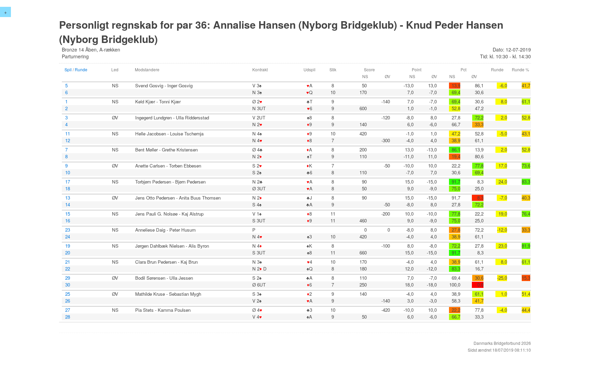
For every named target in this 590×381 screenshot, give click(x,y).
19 (67, 246)
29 (67, 278)
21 (67, 262)
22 (67, 269)
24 (67, 237)
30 (67, 285)
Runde (81, 69)
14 (67, 205)
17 (67, 182)
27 (67, 310)
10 (67, 173)
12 (67, 140)
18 (67, 189)
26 (67, 301)
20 (67, 253)
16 (67, 221)
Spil (68, 69)
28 (67, 317)
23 (67, 230)
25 (67, 294)
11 (67, 134)
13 (67, 198)
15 (67, 214)
